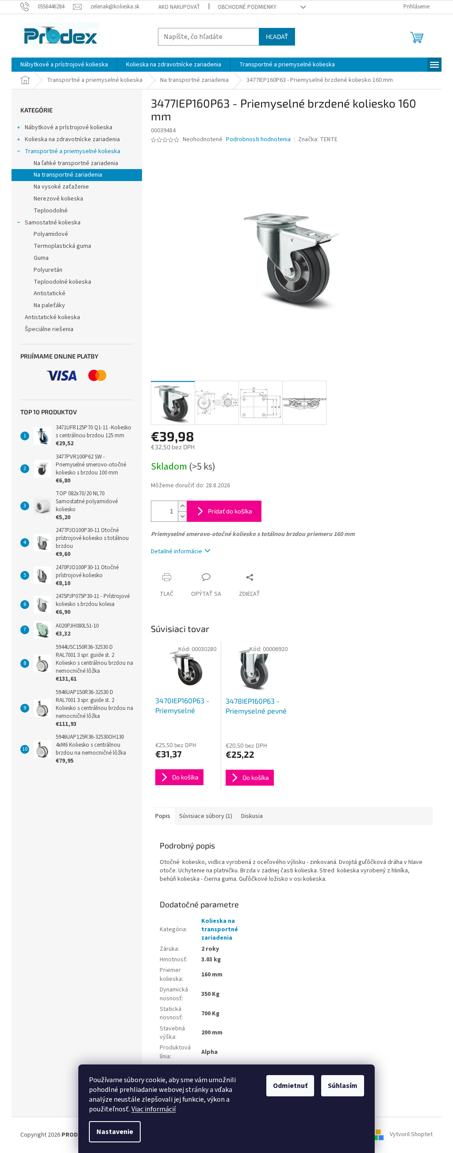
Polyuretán (48, 270)
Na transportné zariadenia (68, 174)
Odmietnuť (290, 1086)
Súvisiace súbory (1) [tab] (205, 816)
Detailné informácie (176, 551)
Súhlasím (342, 1086)
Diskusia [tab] (252, 816)
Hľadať (277, 36)
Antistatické (49, 293)
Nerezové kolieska (58, 198)
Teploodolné (51, 210)
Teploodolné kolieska (62, 282)
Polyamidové (51, 234)
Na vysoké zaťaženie (61, 186)
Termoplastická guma (62, 246)
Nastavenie (114, 1132)
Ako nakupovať (179, 7)
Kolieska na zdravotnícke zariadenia (72, 139)
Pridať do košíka (230, 511)
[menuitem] (64, 65)
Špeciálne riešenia (49, 329)
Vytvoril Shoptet (411, 1134)
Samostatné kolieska (53, 222)
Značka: (318, 139)
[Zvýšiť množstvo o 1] (182, 506)
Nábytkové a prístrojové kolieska (68, 127)
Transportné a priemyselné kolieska (72, 151)
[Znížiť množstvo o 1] (182, 516)
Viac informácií (153, 1109)
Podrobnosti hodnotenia (258, 139)
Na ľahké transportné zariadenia (76, 163)
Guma (41, 258)
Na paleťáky (49, 305)
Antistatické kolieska (52, 317)
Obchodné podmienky (247, 7)
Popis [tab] (162, 816)
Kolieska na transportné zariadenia (219, 930)
